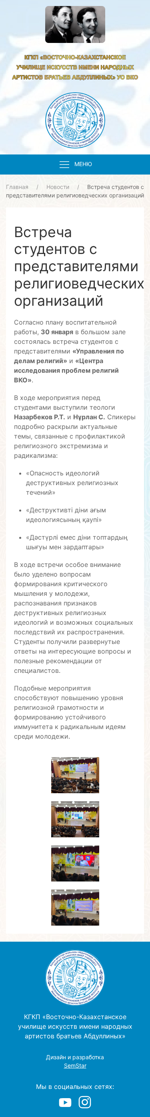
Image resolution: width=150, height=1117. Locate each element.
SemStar (75, 1065)
